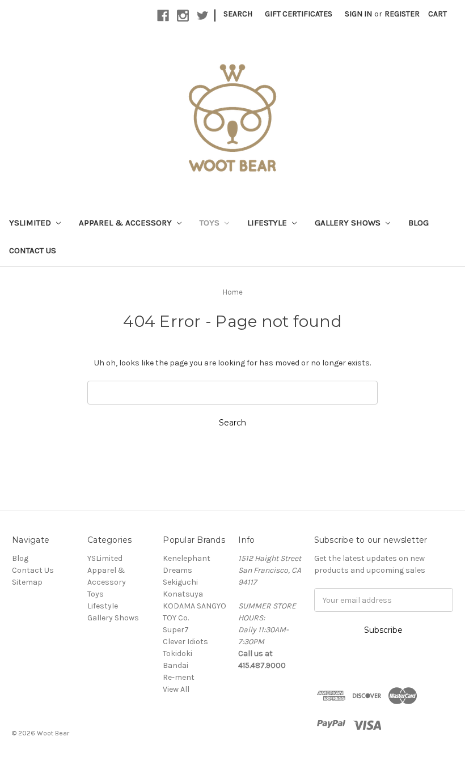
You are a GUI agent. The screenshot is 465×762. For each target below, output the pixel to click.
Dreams (177, 570)
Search (237, 14)
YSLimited (31, 223)
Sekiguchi (180, 582)
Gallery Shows (349, 223)
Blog (418, 223)
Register (402, 14)
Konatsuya (183, 594)
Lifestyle (268, 223)
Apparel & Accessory (126, 223)
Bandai (175, 665)
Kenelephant (186, 558)
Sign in (358, 14)
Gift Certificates (298, 14)
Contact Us (32, 250)
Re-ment (179, 677)
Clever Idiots (185, 641)
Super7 (176, 630)
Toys (211, 223)
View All (176, 689)
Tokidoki (177, 653)
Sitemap (27, 582)
